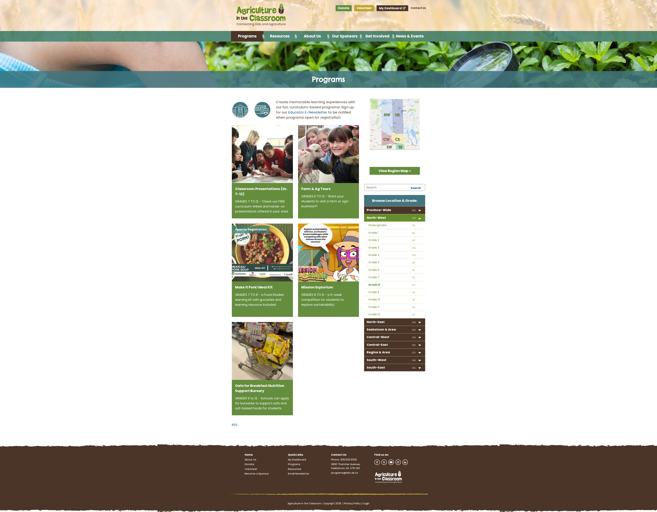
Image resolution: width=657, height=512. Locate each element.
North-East (376, 322)
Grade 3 (373, 248)
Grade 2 (373, 240)
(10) (414, 247)
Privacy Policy (352, 503)
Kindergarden (377, 225)
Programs (247, 36)
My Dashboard (390, 8)
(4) (413, 292)
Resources (280, 36)
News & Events (410, 36)
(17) (413, 352)
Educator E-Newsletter (307, 112)
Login (366, 503)
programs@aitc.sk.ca (344, 473)
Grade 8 (374, 285)
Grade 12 (374, 314)
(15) (414, 210)
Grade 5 (373, 262)
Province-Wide (379, 210)
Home (249, 455)
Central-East (377, 345)
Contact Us (418, 8)
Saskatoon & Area (381, 329)
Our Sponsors (345, 36)
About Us (312, 36)
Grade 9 (373, 292)
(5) (413, 225)
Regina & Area (378, 352)
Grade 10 (374, 299)
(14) (414, 218)
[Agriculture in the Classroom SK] (262, 15)
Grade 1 (373, 233)
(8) (413, 262)
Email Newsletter (298, 473)
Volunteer (364, 8)
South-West (376, 360)
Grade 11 (373, 307)
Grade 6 (373, 270)
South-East (376, 367)
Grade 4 (373, 255)
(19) (414, 329)
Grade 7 (373, 277)
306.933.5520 (348, 459)
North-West (376, 218)
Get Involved (377, 36)
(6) (413, 233)
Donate (343, 8)
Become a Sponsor (257, 473)
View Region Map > (394, 170)
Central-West (378, 337)
